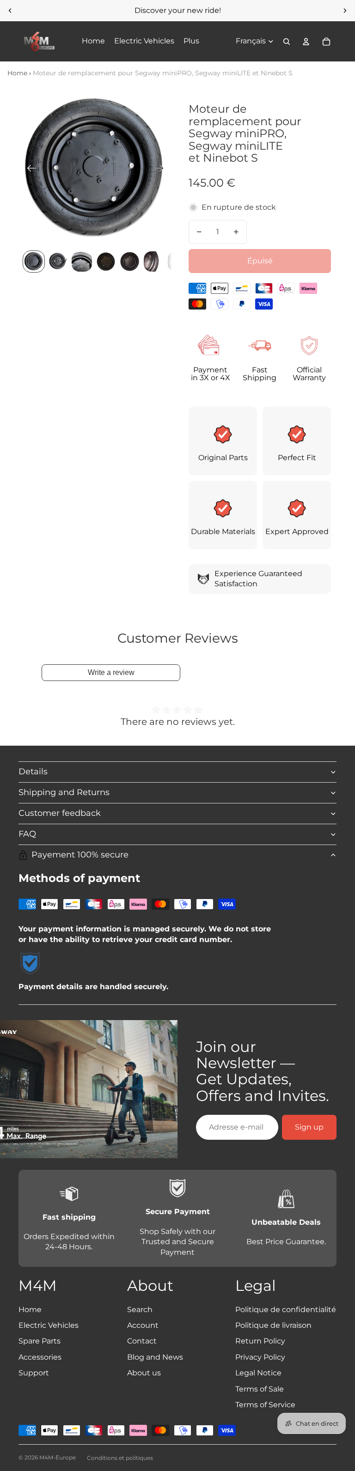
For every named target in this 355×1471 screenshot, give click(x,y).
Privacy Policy (260, 1357)
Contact (142, 1341)
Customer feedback (59, 813)
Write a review (111, 672)
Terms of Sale (259, 1389)
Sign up (309, 1127)
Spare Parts (39, 1341)
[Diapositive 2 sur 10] (58, 261)
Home (17, 73)
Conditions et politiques (120, 1457)
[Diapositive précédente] (10, 10)
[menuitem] (191, 41)
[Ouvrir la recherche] (286, 41)
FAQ (27, 834)
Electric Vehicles (48, 1325)
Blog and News (155, 1357)
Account (143, 1325)
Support (33, 1372)
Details (33, 771)
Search (140, 1309)
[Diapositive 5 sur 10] (130, 261)
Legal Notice (258, 1372)
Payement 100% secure (80, 855)
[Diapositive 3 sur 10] (82, 261)
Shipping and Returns (64, 792)
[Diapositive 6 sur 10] (154, 261)
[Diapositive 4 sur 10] (106, 261)
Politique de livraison (273, 1325)
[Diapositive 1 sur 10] (34, 261)
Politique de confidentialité (285, 1309)
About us (144, 1372)
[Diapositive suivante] (345, 10)
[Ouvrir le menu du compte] (306, 41)
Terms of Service (265, 1404)
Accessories (39, 1357)
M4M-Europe (57, 1457)
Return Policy (260, 1341)
